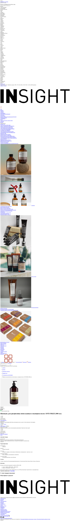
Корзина (1, 110)
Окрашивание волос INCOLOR (5, 206)
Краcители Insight (3, 509)
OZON (3, 434)
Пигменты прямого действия (5, 214)
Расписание (2, 349)
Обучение (2, 121)
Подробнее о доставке (4, 1)
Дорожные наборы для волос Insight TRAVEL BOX (9, 310)
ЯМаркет (6, 434)
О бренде (2, 111)
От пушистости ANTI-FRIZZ (5, 129)
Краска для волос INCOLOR (5, 208)
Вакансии (2, 506)
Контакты (2, 354)
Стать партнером (3, 345)
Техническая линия (3, 510)
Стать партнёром (3, 420)
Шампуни (2, 344)
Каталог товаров (3, 505)
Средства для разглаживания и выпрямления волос (9, 143)
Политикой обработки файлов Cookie (43, 519)
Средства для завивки (4, 142)
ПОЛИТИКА (2, 507)
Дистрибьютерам (3, 513)
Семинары (2, 348)
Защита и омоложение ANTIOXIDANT (7, 126)
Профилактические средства (5, 134)
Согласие (2, 508)
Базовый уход (2, 124)
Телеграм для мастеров (4, 516)
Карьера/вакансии (3, 117)
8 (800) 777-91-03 (3, 85)
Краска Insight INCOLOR (4, 207)
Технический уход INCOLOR (5, 212)
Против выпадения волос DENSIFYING (7, 136)
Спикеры (2, 350)
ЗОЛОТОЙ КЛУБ (3, 353)
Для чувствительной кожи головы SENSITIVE (8, 138)
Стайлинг (33, 205)
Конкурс (1, 500)
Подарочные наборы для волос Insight (7, 309)
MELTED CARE (3, 133)
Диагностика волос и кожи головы (6, 120)
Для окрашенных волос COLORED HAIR (7, 132)
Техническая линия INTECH (5, 139)
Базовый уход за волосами (5, 512)
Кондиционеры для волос (4, 342)
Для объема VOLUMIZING (5, 130)
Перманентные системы (4, 141)
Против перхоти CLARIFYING (5, 135)
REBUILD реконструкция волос (6, 140)
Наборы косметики (3, 308)
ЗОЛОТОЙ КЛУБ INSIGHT (5, 114)
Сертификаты (2, 118)
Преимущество (3, 498)
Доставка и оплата (3, 351)
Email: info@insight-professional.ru (6, 518)
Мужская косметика (34, 307)
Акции (1, 352)
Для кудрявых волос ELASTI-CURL (6, 127)
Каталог (1, 122)
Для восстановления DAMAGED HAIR (7, 128)
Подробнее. (10, 363)
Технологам (2, 514)
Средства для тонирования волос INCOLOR (8, 210)
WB (1, 434)
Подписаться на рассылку (4, 515)
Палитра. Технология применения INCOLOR (8, 116)
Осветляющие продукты (4, 213)
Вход (1, 109)
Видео (1, 119)
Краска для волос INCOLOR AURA (6, 209)
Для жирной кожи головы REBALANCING (8, 137)
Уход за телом (33, 276)
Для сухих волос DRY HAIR (5, 125)
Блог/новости (2, 113)
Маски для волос (3, 343)
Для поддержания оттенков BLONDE (7, 131)
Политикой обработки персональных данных (29, 519)
